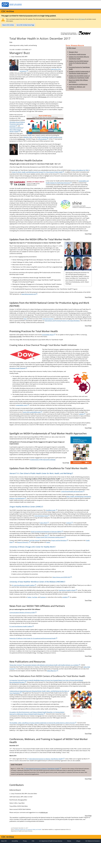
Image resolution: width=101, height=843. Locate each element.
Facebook (43, 597)
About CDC (4, 841)
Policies (69, 841)
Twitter (48, 542)
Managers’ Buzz (73, 52)
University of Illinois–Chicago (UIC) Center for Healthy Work (31, 547)
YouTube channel (34, 540)
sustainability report (21, 405)
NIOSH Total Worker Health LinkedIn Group (49, 137)
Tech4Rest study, (51, 510)
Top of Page (88, 234)
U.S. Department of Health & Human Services (50, 841)
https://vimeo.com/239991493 (61, 577)
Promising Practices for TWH (32, 107)
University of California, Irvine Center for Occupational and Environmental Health (32, 638)
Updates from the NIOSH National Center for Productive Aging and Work (78, 63)
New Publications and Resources (78, 84)
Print (10, 42)
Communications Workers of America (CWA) (22, 612)
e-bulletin (65, 597)
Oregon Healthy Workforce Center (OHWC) (25, 507)
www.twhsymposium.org (28, 294)
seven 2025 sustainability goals (32, 412)
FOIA (33, 841)
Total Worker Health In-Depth (67, 590)
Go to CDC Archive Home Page (25, 25)
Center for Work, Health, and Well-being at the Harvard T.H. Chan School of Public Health (37, 172)
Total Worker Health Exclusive (77, 54)
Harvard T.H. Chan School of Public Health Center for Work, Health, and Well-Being (40, 473)
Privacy (25, 841)
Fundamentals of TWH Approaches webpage (42, 459)
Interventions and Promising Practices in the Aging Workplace (62, 320)
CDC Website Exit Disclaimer (92, 841)
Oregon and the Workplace (59, 540)
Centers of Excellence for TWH (80, 170)
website (81, 414)
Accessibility (15, 841)
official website (42, 139)
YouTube (34, 597)
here (25, 319)
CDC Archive (7, 11)
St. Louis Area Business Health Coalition (23, 585)
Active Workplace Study (41, 516)
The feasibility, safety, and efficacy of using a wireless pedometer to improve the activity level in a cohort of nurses (42, 723)
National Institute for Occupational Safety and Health (28, 829)
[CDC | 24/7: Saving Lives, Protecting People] (11, 5)
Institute (68, 523)
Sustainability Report (48, 334)
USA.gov (78, 841)
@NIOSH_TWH (28, 137)
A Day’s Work (43, 523)
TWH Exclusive (42, 97)
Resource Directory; (23, 542)
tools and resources (48, 319)
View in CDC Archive (8, 25)
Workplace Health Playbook (17, 368)
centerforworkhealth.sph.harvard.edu (72, 491)
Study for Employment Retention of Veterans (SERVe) (46, 531)
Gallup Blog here (51, 671)
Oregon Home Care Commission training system (50, 537)
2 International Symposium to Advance (45, 759)
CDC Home (81, 19)
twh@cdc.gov (21, 139)
